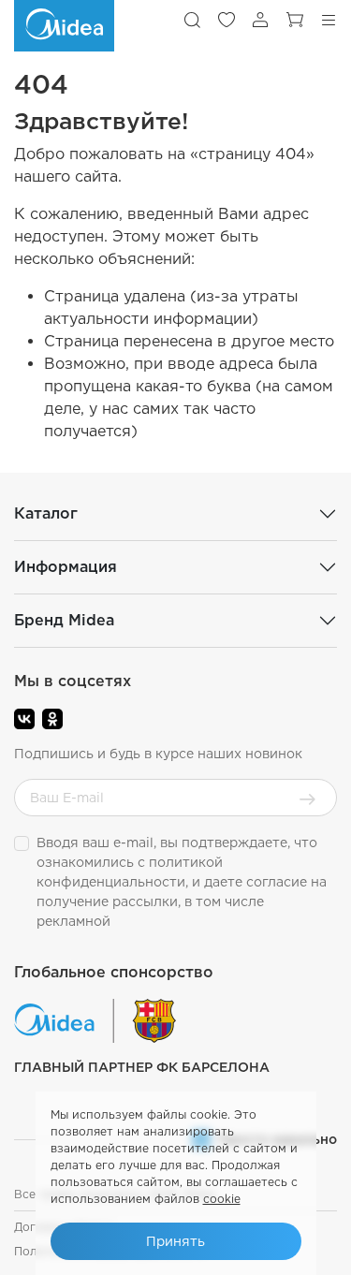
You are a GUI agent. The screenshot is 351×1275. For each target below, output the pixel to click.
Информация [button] (65, 567)
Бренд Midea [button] (64, 620)
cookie (222, 1199)
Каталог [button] (46, 513)
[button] (191, 19)
